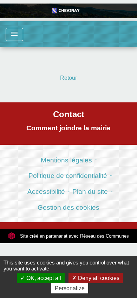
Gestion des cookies (68, 207)
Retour (68, 78)
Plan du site (90, 191)
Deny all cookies (98, 278)
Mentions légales (66, 160)
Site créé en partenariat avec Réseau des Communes (74, 236)
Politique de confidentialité (67, 175)
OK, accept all (43, 278)
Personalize (70, 288)
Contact (68, 114)
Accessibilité (46, 191)
